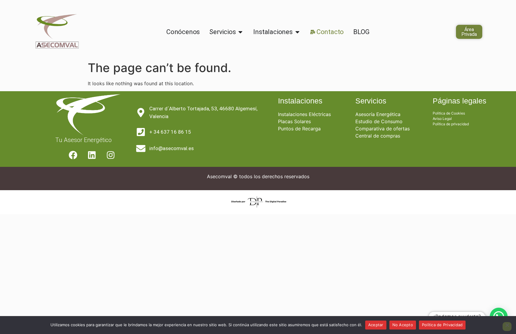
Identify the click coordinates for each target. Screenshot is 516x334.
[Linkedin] (91, 155)
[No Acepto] (507, 326)
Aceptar (375, 324)
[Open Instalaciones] (297, 32)
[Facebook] (73, 155)
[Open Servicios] (240, 32)
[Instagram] (110, 155)
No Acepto (402, 324)
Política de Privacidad (442, 324)
